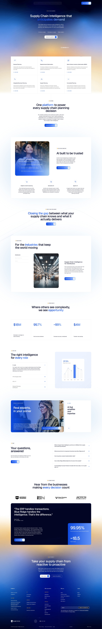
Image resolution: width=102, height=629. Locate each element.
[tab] (21, 255)
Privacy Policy (72, 611)
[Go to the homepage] (15, 621)
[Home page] (16, 3)
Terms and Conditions (84, 610)
